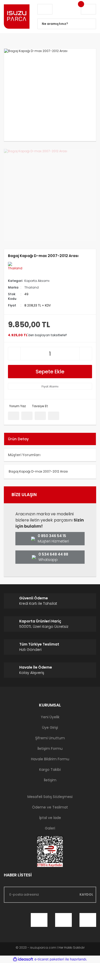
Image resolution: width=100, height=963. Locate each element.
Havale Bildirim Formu (50, 759)
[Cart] (88, 9)
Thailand (31, 287)
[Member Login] (45, 9)
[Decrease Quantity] (14, 353)
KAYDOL (86, 894)
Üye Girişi (50, 727)
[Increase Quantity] (85, 353)
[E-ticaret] (49, 959)
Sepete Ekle (50, 371)
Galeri (50, 828)
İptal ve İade (50, 817)
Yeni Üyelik (50, 717)
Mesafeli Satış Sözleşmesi (50, 796)
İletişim (50, 780)
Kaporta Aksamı (36, 281)
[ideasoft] (23, 959)
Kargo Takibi (50, 769)
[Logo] (16, 16)
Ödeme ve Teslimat (50, 807)
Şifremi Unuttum (50, 738)
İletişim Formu (50, 748)
